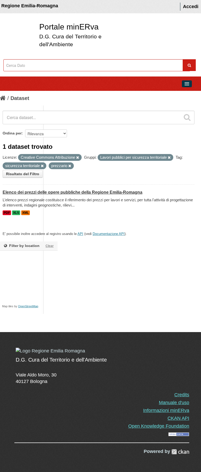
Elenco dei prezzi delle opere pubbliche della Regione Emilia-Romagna (72, 192)
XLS (16, 213)
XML (25, 213)
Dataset (19, 98)
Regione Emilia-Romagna (29, 5)
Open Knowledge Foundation (158, 426)
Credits (181, 394)
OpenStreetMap (28, 306)
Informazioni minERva (166, 410)
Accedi (190, 6)
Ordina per (12, 133)
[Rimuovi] (77, 157)
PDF (7, 213)
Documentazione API (109, 234)
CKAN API (178, 418)
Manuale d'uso (174, 402)
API (80, 234)
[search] (187, 117)
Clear (50, 246)
